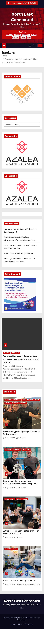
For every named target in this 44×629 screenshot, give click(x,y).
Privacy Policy (28, 624)
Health (15, 549)
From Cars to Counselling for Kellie (18, 253)
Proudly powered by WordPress (15, 618)
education (15, 37)
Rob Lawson (23, 438)
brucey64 (22, 487)
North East (9, 35)
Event (29, 37)
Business (18, 35)
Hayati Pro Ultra (16, 624)
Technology (15, 353)
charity (23, 37)
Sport (37, 400)
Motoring (34, 35)
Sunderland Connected (19, 403)
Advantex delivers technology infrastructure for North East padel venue (20, 484)
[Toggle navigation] (29, 45)
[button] (34, 45)
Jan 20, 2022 (10, 366)
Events (19, 499)
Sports (7, 403)
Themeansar (21, 620)
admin (20, 366)
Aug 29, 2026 (10, 438)
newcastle (25, 35)
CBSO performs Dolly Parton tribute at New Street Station (21, 532)
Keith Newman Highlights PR (29, 584)
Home (4, 56)
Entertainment (9, 499)
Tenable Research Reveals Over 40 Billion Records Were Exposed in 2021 (21, 359)
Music (25, 499)
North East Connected (22, 601)
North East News (28, 400)
